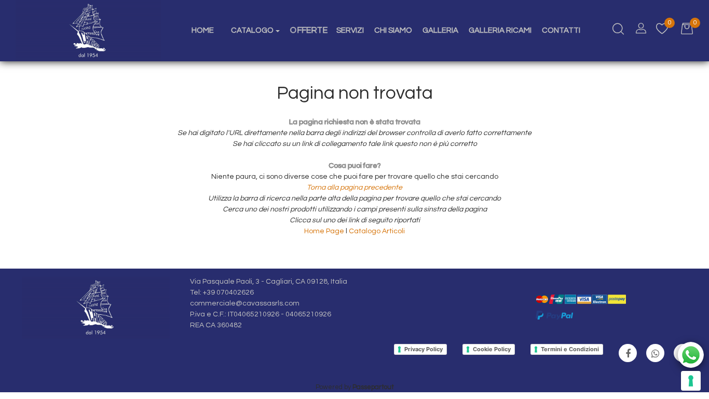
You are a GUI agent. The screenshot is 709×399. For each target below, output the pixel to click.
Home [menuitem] (203, 30)
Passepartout (373, 387)
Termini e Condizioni (570, 349)
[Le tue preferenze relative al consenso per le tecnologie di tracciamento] (691, 381)
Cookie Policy (492, 349)
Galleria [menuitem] (440, 30)
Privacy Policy (423, 349)
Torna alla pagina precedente (354, 187)
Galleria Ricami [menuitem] (500, 30)
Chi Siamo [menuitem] (393, 30)
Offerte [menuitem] (309, 30)
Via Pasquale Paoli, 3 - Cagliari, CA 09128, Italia (268, 281)
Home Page (325, 231)
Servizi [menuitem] (350, 30)
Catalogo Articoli (377, 231)
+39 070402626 (228, 292)
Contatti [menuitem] (561, 30)
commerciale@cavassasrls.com (244, 303)
